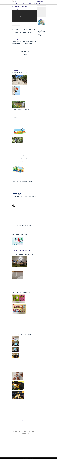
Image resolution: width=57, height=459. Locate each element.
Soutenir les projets (29, 3)
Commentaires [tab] (32, 25)
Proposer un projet (34, 3)
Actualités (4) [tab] (24, 25)
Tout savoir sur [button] (40, 3)
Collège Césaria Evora (41, 18)
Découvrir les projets (23, 3)
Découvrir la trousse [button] (17, 3)
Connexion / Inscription (42, 1)
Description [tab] (15, 25)
